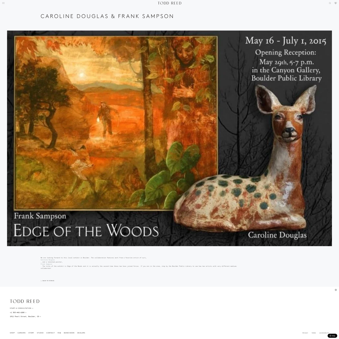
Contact (50, 333)
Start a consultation (20, 308)
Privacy (305, 333)
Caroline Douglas (48, 260)
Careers (22, 333)
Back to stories (48, 280)
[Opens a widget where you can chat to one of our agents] (332, 336)
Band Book (69, 333)
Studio (40, 333)
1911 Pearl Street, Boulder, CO (24, 316)
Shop (12, 333)
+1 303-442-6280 (17, 312)
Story (31, 333)
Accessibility (324, 333)
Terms (314, 333)
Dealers (81, 333)
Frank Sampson (46, 264)
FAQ (59, 333)
